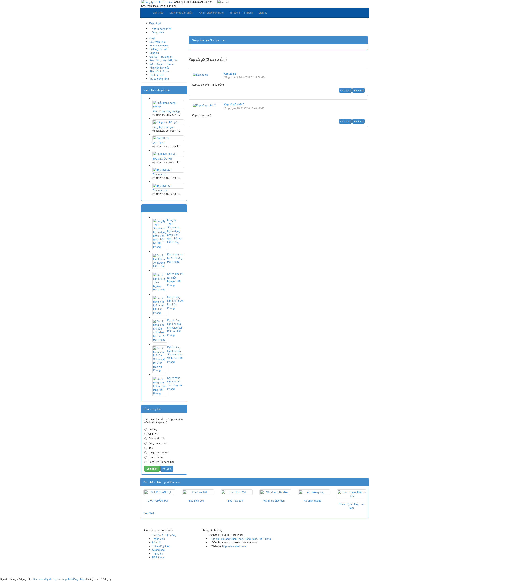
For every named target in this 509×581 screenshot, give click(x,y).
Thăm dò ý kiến (161, 546)
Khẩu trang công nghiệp (166, 111)
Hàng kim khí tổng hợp (161, 462)
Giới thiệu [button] (158, 12)
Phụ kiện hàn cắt (159, 67)
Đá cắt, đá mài (156, 438)
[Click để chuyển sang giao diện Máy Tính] (146, 571)
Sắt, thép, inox (157, 42)
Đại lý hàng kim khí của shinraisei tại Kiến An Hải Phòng (174, 328)
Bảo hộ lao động (158, 45)
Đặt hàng (345, 90)
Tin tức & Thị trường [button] (241, 12)
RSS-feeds (158, 557)
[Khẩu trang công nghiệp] (168, 104)
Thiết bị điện (156, 75)
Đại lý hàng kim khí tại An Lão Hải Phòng (175, 302)
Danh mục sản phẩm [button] (181, 12)
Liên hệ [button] (263, 12)
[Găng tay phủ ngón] (168, 122)
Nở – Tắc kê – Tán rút (161, 64)
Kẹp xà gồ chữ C (234, 104)
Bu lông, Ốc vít (158, 49)
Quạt (152, 38)
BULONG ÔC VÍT (162, 158)
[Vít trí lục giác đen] (273, 492)
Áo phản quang (312, 500)
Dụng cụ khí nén (157, 443)
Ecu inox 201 (159, 174)
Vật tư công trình (159, 78)
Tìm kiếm (157, 553)
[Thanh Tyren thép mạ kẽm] (351, 494)
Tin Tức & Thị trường (164, 535)
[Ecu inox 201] (168, 169)
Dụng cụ (154, 53)
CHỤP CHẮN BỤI (158, 500)
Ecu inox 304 (159, 190)
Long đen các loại (158, 452)
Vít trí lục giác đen (274, 500)
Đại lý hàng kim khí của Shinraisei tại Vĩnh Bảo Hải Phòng (175, 354)
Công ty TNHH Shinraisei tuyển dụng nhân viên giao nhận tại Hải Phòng (174, 231)
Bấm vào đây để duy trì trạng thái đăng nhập (58, 579)
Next (151, 513)
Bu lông (152, 429)
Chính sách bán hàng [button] (211, 12)
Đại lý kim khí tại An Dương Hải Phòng (175, 258)
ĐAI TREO (158, 143)
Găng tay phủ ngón (163, 127)
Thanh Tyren (155, 457)
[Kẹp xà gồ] (208, 74)
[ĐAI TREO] (168, 138)
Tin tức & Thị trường (156, 208)
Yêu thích (358, 90)
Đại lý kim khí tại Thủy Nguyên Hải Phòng (175, 279)
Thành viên (158, 539)
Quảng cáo (158, 550)
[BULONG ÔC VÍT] (168, 153)
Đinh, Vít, (153, 433)
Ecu (150, 447)
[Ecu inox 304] (168, 185)
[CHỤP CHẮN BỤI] (157, 492)
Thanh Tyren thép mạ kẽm (351, 506)
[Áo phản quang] (312, 492)
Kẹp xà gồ (230, 73)
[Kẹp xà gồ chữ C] (208, 105)
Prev (146, 513)
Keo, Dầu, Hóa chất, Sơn (163, 60)
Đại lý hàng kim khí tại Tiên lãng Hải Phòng (174, 383)
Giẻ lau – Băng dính (160, 56)
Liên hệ (156, 542)
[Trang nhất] (145, 12)
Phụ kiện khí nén (159, 71)
